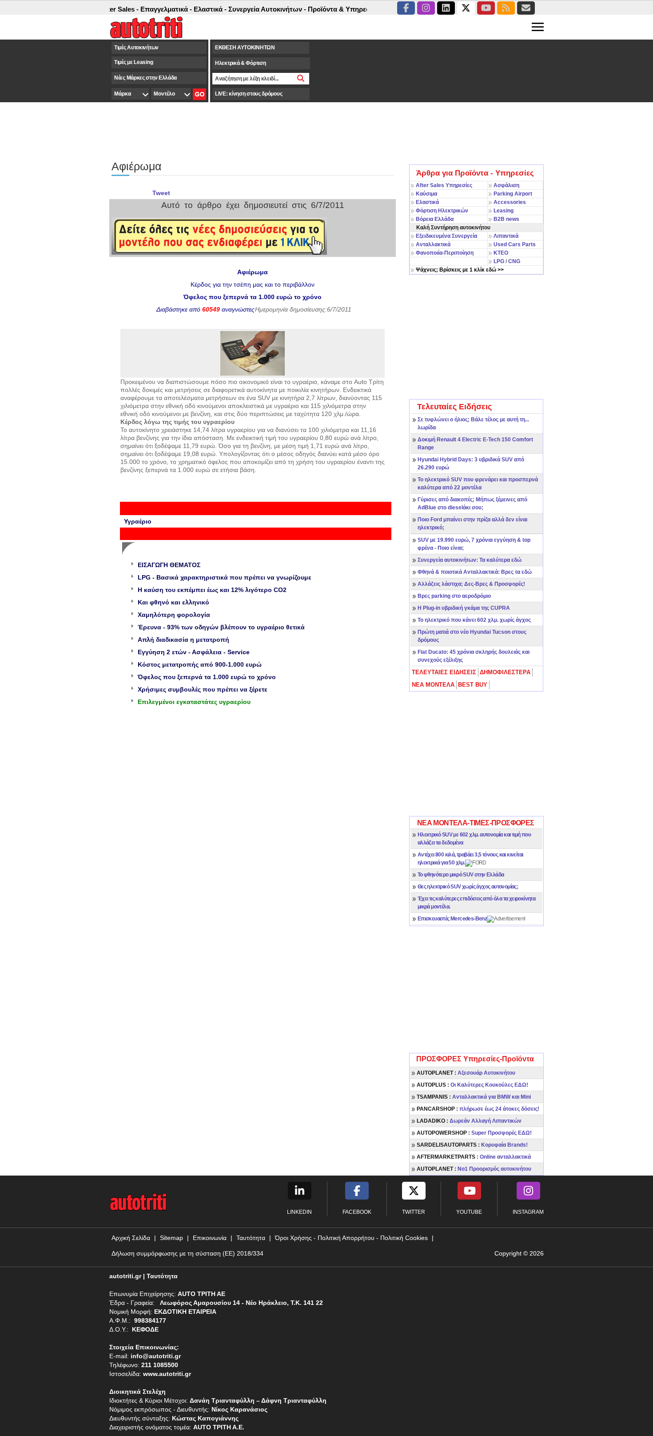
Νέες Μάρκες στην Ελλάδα (145, 78)
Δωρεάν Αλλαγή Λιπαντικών (469, 1121)
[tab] (444, 672)
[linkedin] (446, 8)
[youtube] (486, 8)
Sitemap (171, 1237)
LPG (499, 261)
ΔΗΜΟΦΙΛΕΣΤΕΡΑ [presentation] (505, 672)
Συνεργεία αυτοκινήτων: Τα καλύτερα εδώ (470, 560)
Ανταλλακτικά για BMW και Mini (474, 1097)
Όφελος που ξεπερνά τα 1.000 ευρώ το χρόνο (207, 676)
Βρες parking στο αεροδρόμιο (454, 596)
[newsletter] (526, 8)
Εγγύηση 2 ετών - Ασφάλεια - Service (194, 652)
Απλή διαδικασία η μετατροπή (183, 639)
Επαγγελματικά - (149, 9)
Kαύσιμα (426, 194)
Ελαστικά (427, 202)
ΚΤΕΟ (501, 253)
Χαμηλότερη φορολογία (174, 614)
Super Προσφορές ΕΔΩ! (474, 1133)
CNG (514, 261)
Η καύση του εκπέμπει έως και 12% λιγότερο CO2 (212, 589)
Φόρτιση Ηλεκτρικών (442, 211)
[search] (301, 78)
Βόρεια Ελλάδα (435, 219)
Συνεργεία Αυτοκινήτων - (250, 9)
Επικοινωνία (210, 1237)
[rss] (506, 8)
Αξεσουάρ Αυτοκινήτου (466, 1073)
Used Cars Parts (515, 244)
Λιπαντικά (506, 236)
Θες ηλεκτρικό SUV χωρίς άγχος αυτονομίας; (468, 887)
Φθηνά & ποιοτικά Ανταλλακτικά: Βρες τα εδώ (475, 572)
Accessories (510, 202)
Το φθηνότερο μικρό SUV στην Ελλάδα (461, 875)
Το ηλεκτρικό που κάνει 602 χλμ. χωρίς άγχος (474, 620)
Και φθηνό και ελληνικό (173, 602)
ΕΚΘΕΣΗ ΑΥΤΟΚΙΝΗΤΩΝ (245, 47)
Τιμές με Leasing (133, 62)
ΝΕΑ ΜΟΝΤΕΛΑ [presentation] (433, 684)
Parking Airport (513, 194)
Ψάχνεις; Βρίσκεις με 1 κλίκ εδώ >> (460, 270)
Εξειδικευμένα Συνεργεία (446, 236)
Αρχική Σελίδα (130, 1237)
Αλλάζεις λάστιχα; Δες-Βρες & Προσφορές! (471, 584)
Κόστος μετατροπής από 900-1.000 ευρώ (200, 664)
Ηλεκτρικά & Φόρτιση (240, 63)
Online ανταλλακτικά (474, 1157)
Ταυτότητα (250, 1237)
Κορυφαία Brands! (472, 1145)
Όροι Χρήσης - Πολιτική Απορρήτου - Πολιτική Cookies (351, 1237)
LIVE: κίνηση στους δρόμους (248, 94)
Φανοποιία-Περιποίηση (445, 253)
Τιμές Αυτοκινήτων (136, 47)
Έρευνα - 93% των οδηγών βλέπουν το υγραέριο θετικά (221, 627)
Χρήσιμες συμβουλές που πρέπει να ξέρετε (202, 689)
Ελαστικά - (193, 9)
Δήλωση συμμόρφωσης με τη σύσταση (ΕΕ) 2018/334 (187, 1253)
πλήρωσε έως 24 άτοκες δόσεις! (478, 1109)
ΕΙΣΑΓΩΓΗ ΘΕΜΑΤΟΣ (169, 564)
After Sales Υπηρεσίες (444, 185)
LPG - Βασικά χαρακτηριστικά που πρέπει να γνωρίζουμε (224, 577)
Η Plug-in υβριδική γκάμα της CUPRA (464, 608)
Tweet (161, 192)
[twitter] (466, 8)
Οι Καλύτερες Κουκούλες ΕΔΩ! (472, 1085)
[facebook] (406, 8)
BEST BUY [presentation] (472, 684)
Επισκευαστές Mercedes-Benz (452, 919)
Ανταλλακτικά (433, 244)
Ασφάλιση (506, 185)
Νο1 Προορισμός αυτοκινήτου (474, 1169)
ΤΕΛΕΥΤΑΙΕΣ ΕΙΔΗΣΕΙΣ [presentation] (444, 672)
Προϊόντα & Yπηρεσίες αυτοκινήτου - (348, 9)
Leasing (504, 211)
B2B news (506, 219)
